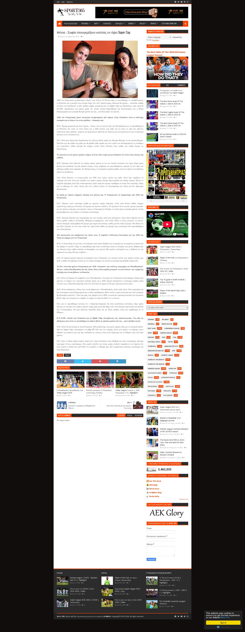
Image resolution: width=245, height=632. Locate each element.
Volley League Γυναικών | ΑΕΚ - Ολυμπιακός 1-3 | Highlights (128, 391)
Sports (153, 23)
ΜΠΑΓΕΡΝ (167, 391)
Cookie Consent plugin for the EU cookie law (223, 627)
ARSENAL (151, 319)
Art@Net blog (155, 493)
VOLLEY (67, 355)
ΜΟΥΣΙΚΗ (151, 391)
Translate (155, 40)
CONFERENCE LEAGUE (171, 328)
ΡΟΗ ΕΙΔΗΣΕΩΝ (70, 23)
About (63, 2)
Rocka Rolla (154, 496)
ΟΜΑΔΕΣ (119, 23)
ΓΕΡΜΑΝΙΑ (173, 373)
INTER (170, 342)
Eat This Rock (155, 481)
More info (225, 617)
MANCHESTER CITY (171, 346)
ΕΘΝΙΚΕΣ (107, 23)
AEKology (153, 485)
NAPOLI (151, 355)
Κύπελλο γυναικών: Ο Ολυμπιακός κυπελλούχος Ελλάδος (99, 391)
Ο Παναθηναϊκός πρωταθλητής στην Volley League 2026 (70, 391)
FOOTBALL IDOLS (154, 342)
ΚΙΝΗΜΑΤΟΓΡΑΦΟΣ (168, 377)
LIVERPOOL (152, 346)
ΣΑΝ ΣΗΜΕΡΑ (168, 395)
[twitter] (178, 2)
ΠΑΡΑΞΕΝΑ (152, 395)
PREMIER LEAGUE (154, 368)
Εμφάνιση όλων (183, 499)
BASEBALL (151, 324)
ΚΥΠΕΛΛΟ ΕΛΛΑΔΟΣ (155, 382)
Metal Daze (154, 489)
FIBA (163, 337)
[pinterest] (184, 2)
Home (58, 2)
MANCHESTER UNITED (156, 351)
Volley (142, 23)
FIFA (174, 337)
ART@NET (165, 319)
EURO (150, 333)
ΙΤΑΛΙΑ (150, 377)
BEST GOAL (152, 328)
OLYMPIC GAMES (167, 355)
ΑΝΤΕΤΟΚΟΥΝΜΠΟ (155, 373)
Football (84, 23)
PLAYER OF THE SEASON (156, 364)
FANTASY (151, 337)
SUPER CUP (172, 368)
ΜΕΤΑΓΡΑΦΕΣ (152, 386)
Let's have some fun (169, 23)
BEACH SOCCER (167, 324)
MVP (173, 351)
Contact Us (70, 2)
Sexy (96, 23)
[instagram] (187, 2)
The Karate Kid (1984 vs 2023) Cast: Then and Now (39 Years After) (172, 442)
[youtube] (181, 2)
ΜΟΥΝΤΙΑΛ (170, 386)
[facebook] (175, 2)
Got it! (223, 622)
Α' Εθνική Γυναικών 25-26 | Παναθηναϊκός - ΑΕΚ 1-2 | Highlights (170, 580)
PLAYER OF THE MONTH (156, 360)
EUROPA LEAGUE (166, 333)
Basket (131, 23)
